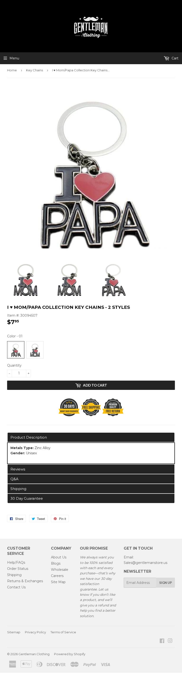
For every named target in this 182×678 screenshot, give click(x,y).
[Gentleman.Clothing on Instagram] (170, 641)
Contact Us (16, 587)
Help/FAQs (16, 562)
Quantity (14, 365)
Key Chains (34, 70)
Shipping (14, 575)
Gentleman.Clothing (34, 654)
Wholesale (59, 569)
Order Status (17, 569)
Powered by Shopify (69, 654)
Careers (57, 576)
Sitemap (13, 632)
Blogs (55, 563)
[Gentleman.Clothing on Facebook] (161, 641)
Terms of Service (63, 632)
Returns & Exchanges (25, 581)
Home (12, 70)
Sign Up (165, 583)
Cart (174, 58)
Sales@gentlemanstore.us (145, 563)
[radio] (15, 349)
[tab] (91, 437)
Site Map (58, 582)
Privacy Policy (35, 632)
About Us (58, 557)
